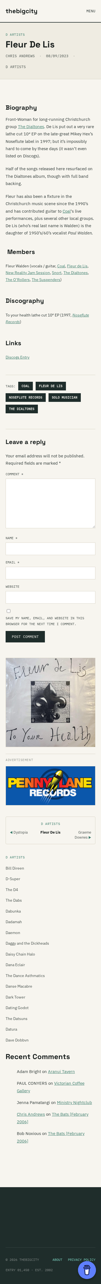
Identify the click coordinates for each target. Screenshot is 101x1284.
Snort (56, 272)
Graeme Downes (83, 835)
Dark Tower (15, 997)
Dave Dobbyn (17, 1040)
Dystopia (19, 832)
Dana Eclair (15, 964)
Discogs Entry (17, 357)
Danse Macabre (19, 986)
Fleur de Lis (77, 265)
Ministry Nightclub (74, 1102)
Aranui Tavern (61, 1071)
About (57, 1259)
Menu (90, 11)
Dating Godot (17, 1007)
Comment (14, 474)
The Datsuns (16, 1018)
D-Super (13, 878)
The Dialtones (31, 126)
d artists (16, 66)
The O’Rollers (18, 279)
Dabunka (13, 911)
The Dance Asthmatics (25, 975)
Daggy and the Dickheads (27, 943)
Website (12, 586)
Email (12, 562)
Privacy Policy (81, 1259)
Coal (67, 211)
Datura (11, 1029)
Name (11, 538)
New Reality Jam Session (28, 272)
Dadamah (14, 921)
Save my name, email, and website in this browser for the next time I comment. (45, 621)
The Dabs (14, 900)
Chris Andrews (31, 1114)
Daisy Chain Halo (20, 954)
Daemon (13, 932)
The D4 (12, 889)
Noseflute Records (25, 397)
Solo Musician (64, 397)
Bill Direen (15, 868)
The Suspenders (46, 279)
